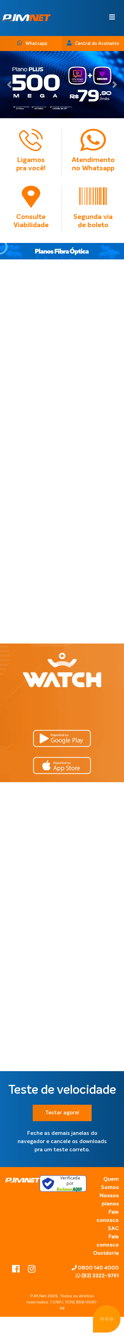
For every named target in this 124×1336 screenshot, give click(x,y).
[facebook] (16, 1270)
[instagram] (31, 1270)
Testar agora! (62, 1113)
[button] (9, 84)
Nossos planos (109, 1200)
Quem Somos (110, 1183)
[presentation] (45, 397)
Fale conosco (107, 1216)
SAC (113, 1228)
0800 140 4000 (98, 1268)
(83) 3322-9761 (99, 1275)
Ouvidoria (106, 1253)
